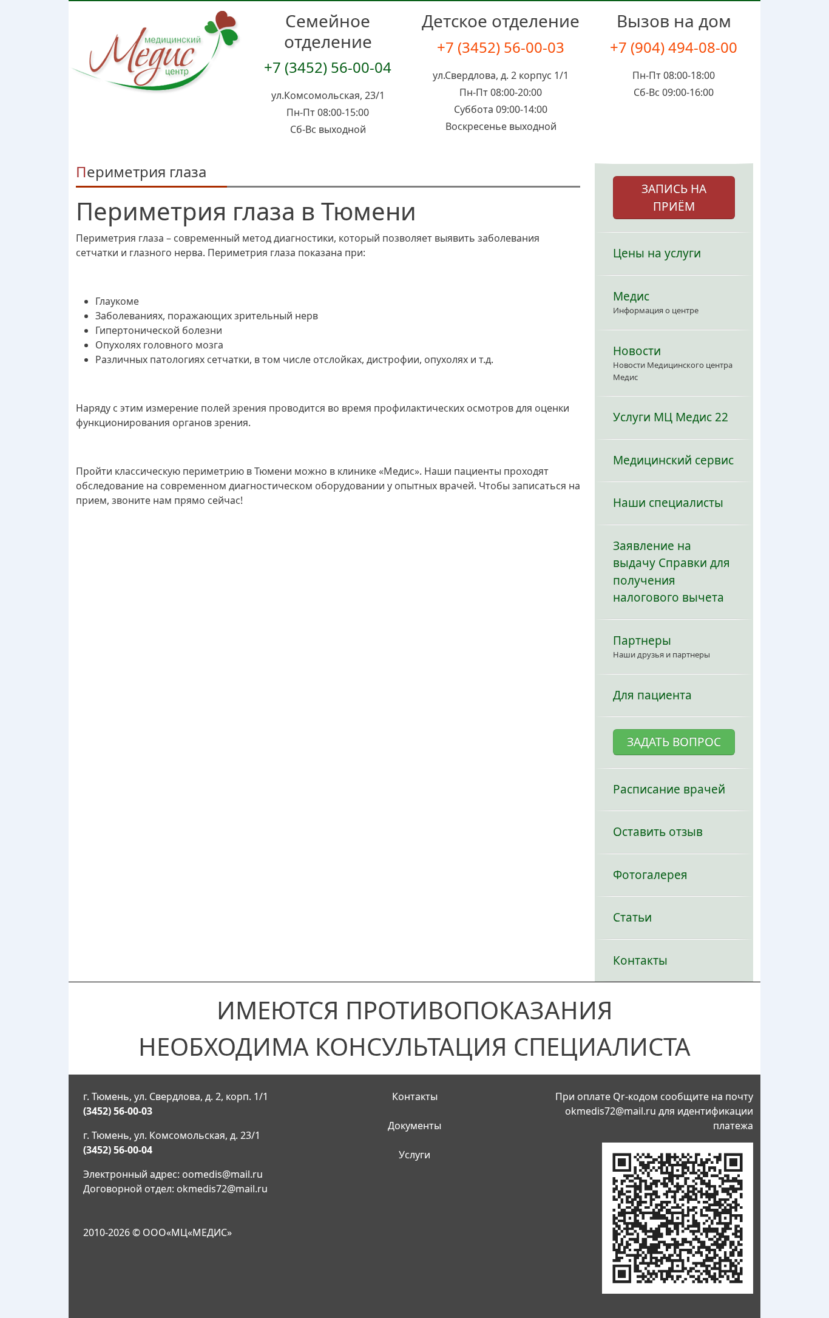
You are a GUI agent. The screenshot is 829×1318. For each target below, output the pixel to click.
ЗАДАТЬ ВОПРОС (674, 742)
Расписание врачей (669, 789)
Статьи (632, 917)
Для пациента (652, 695)
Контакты (640, 960)
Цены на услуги (657, 253)
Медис (631, 296)
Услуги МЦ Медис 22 (670, 417)
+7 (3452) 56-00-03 (500, 47)
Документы (414, 1125)
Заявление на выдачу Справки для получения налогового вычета (671, 572)
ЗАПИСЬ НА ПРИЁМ (673, 197)
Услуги (414, 1154)
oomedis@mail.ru (222, 1174)
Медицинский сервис (673, 460)
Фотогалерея (650, 875)
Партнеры (642, 640)
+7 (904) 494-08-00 (673, 47)
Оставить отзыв (658, 832)
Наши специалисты (668, 503)
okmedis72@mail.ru (222, 1188)
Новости (637, 351)
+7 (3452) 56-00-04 (327, 67)
